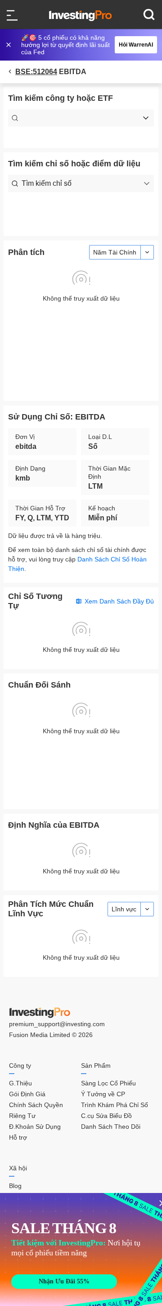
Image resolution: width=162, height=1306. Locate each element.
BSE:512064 (36, 71)
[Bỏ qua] (9, 44)
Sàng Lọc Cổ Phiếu (108, 1083)
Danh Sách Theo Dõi (110, 1126)
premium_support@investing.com (57, 1024)
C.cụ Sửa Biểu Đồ (106, 1115)
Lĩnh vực (124, 909)
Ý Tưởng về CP (103, 1094)
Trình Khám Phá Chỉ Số (114, 1104)
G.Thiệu (20, 1083)
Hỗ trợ (18, 1137)
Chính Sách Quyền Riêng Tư (36, 1110)
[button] (85, 45)
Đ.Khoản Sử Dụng (35, 1126)
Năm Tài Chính (114, 252)
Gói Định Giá (27, 1094)
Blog (15, 1185)
